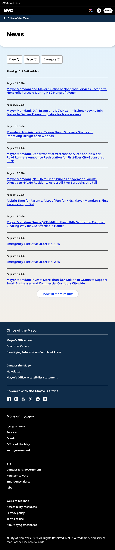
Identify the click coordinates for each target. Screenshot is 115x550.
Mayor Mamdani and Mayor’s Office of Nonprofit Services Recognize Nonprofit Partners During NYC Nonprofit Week (57, 90)
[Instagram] (16, 399)
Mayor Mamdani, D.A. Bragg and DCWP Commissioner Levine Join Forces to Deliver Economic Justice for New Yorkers (55, 112)
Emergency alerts (18, 481)
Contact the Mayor (19, 365)
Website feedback (18, 501)
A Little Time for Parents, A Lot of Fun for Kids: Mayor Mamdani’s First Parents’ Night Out (57, 202)
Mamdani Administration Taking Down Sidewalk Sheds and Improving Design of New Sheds (50, 134)
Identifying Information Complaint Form (34, 352)
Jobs (9, 487)
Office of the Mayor (19, 18)
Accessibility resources (22, 507)
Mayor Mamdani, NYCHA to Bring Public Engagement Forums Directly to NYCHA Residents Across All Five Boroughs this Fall (52, 180)
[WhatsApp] (37, 399)
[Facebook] (9, 399)
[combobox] (91, 10)
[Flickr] (45, 399)
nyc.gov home (16, 426)
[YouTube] (23, 399)
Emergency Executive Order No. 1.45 (33, 244)
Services (12, 432)
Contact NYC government (24, 469)
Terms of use (15, 519)
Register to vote (17, 475)
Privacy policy (16, 513)
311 (9, 463)
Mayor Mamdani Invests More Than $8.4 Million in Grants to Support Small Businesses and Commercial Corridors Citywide (57, 281)
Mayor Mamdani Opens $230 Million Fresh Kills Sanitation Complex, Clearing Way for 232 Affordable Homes (56, 224)
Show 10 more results (58, 294)
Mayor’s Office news (20, 340)
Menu (108, 10)
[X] (30, 399)
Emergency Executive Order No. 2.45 (33, 262)
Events (11, 438)
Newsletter (14, 371)
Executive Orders (18, 346)
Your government (18, 450)
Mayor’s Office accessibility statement (32, 377)
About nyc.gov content (22, 525)
